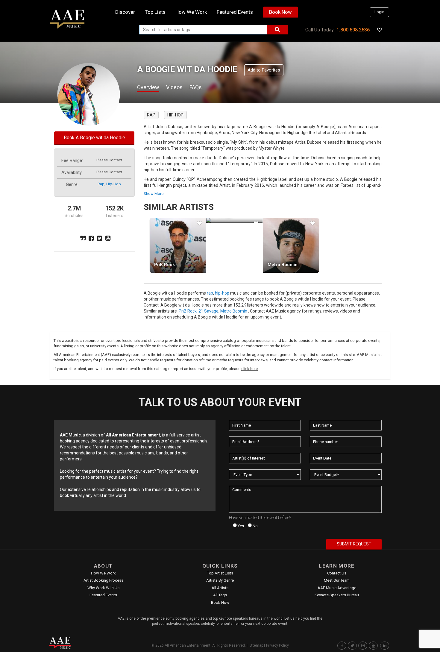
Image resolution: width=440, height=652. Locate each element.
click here (249, 368)
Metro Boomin (283, 264)
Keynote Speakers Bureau (337, 595)
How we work (191, 12)
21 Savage (208, 311)
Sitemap (256, 645)
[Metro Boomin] (291, 245)
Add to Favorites (264, 70)
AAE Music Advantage (337, 588)
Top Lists (155, 12)
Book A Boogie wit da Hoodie (94, 137)
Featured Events (235, 12)
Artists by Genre (220, 580)
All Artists (220, 588)
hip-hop (113, 184)
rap (101, 184)
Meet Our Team (337, 580)
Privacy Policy (277, 645)
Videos (174, 87)
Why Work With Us (103, 588)
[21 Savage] (234, 220)
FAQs (195, 87)
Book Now (280, 12)
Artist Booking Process (103, 580)
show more (153, 193)
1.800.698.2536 (353, 30)
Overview (148, 87)
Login (379, 12)
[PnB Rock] (178, 245)
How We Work (103, 573)
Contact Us (336, 573)
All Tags (220, 595)
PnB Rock (164, 264)
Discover (125, 12)
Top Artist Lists (220, 573)
